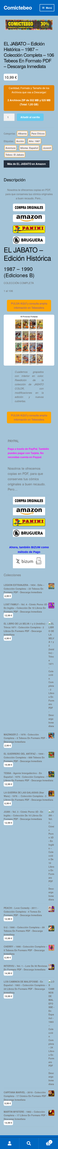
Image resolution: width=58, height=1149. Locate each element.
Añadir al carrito (30, 117)
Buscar (29, 1143)
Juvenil (47, 148)
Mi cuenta (9, 1143)
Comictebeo (18, 7)
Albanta (22, 133)
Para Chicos (38, 133)
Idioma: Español (29, 148)
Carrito (45, 1140)
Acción (20, 141)
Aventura (10, 148)
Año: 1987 (34, 141)
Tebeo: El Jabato (14, 154)
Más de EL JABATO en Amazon (26, 164)
